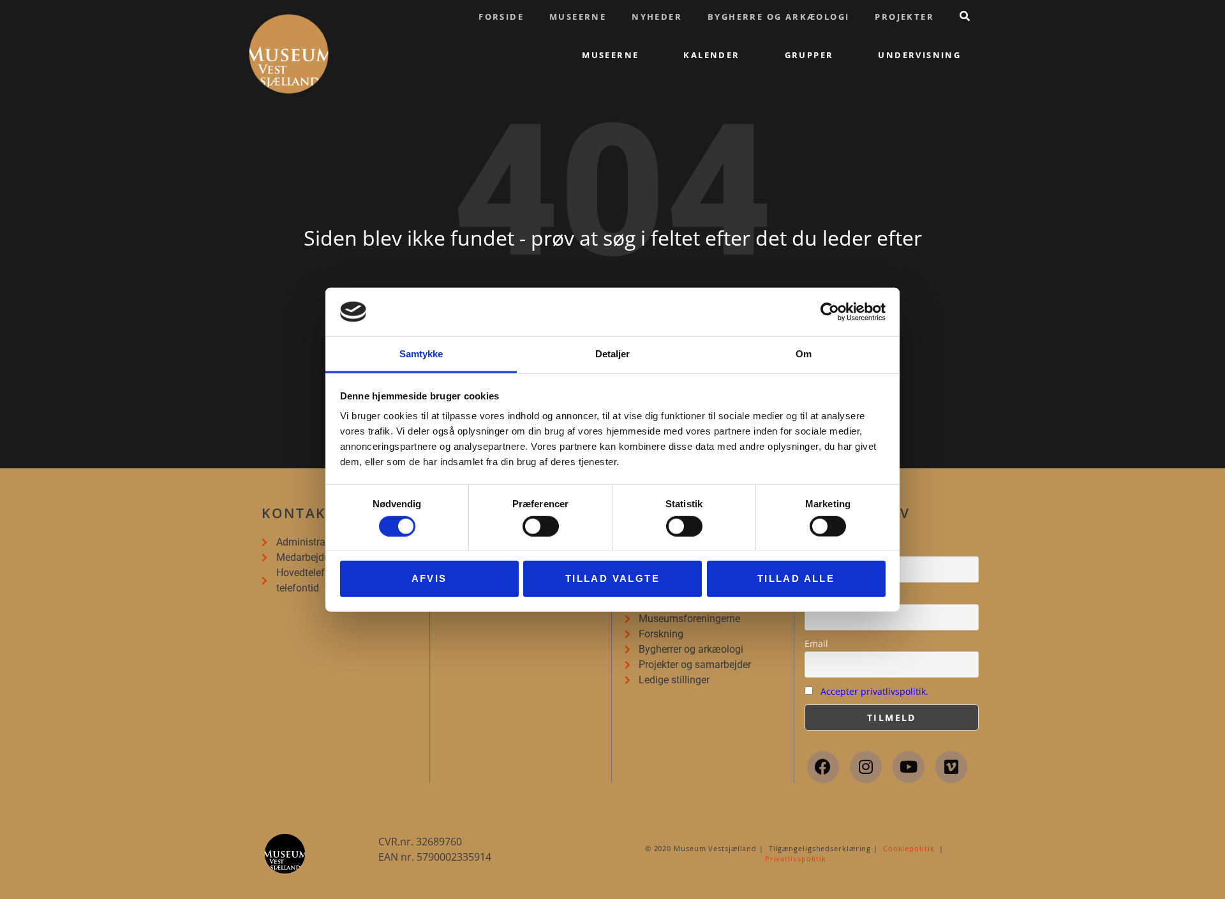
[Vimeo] (951, 767)
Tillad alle (796, 578)
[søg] (965, 16)
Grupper (809, 55)
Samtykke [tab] (421, 353)
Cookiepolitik (909, 848)
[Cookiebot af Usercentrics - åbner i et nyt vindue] (830, 312)
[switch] (541, 526)
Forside (501, 16)
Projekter (904, 16)
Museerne (577, 16)
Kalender (711, 55)
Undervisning (919, 55)
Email (816, 643)
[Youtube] (908, 767)
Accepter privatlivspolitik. (874, 691)
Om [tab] (804, 353)
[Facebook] (823, 767)
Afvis (429, 578)
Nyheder (657, 16)
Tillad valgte (612, 578)
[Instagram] (866, 767)
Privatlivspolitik (795, 858)
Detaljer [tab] (612, 353)
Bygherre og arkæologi (778, 16)
